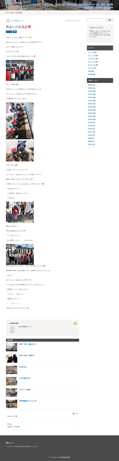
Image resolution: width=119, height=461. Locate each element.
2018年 (90, 110)
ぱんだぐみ (84, 4)
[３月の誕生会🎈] (18, 385)
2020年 (90, 103)
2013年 (90, 125)
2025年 (90, 88)
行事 (103, 4)
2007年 (90, 144)
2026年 (90, 85)
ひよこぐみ (48, 4)
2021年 (90, 100)
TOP (7, 12)
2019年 (90, 107)
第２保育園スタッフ (17, 20)
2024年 (90, 91)
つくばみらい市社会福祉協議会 (15, 446)
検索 (109, 20)
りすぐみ (95, 4)
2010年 (90, 135)
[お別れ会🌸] (16, 373)
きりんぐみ (72, 4)
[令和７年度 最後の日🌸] (21, 351)
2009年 (90, 138)
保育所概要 (89, 7)
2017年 (90, 113)
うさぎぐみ (60, 4)
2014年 (90, 122)
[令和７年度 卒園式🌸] (20, 362)
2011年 (90, 132)
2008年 (90, 141)
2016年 (90, 116)
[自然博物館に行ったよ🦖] (21, 407)
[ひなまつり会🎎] (18, 396)
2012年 (90, 129)
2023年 (90, 94)
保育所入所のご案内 (104, 7)
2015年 (90, 119)
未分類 (110, 4)
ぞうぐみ (37, 4)
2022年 (90, 97)
